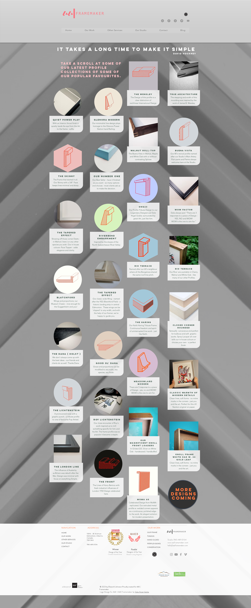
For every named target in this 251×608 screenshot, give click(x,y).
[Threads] (175, 20)
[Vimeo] (181, 20)
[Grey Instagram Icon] (171, 554)
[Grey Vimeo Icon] (185, 554)
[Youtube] (188, 20)
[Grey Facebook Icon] (181, 554)
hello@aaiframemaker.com (178, 545)
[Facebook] (168, 20)
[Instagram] (162, 20)
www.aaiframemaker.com (178, 542)
